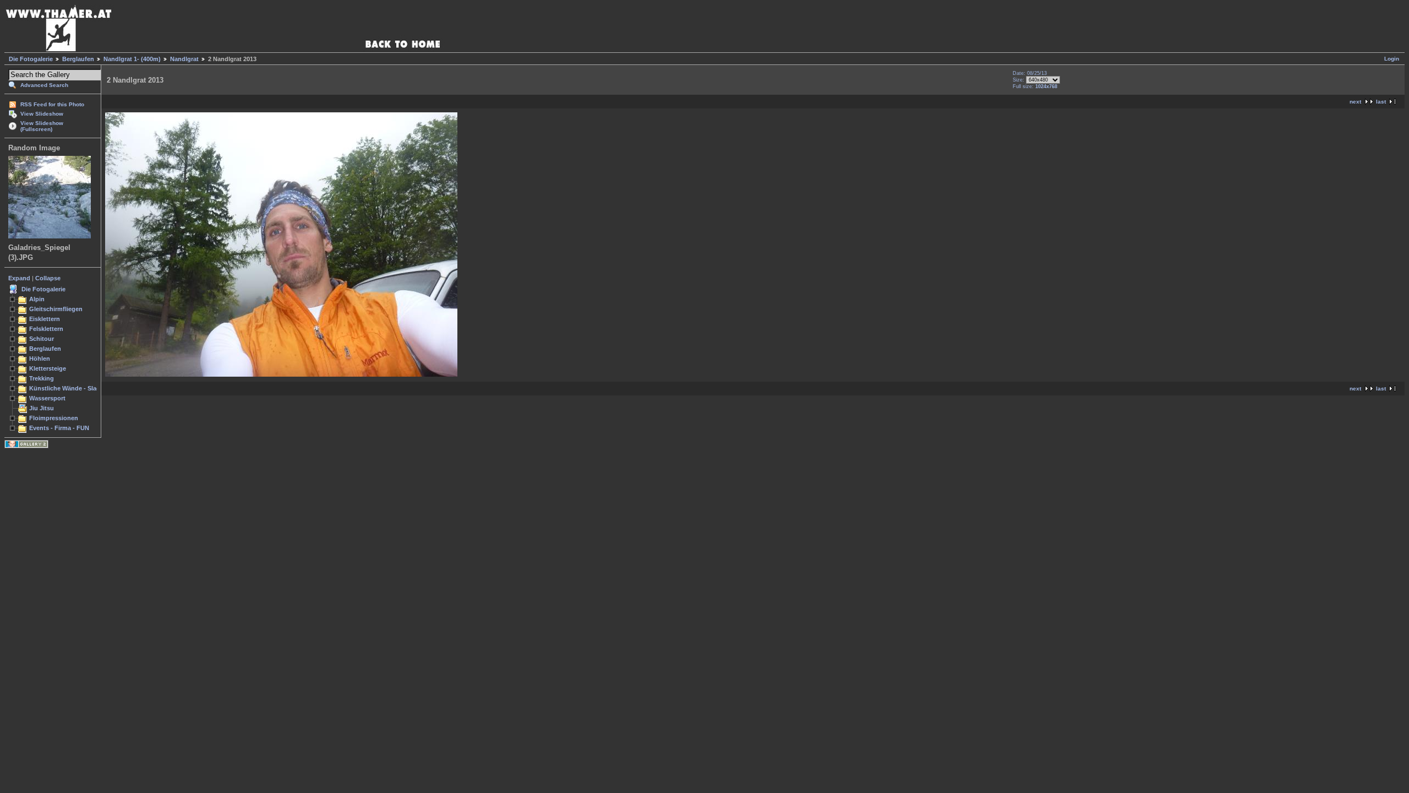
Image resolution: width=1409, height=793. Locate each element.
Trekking (41, 378)
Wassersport (47, 398)
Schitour (41, 338)
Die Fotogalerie (31, 59)
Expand (19, 278)
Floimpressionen (53, 418)
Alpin (37, 299)
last (1381, 102)
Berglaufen (78, 59)
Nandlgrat (184, 59)
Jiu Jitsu (41, 408)
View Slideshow (41, 114)
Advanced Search (44, 85)
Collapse (48, 278)
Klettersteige (47, 368)
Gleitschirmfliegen (56, 309)
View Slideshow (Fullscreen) (41, 126)
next (1355, 102)
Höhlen (39, 358)
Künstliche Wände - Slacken (69, 388)
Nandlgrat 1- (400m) (132, 59)
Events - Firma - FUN (59, 428)
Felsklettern (46, 328)
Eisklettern (44, 319)
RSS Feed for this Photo (52, 104)
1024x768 (1046, 86)
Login (1391, 59)
